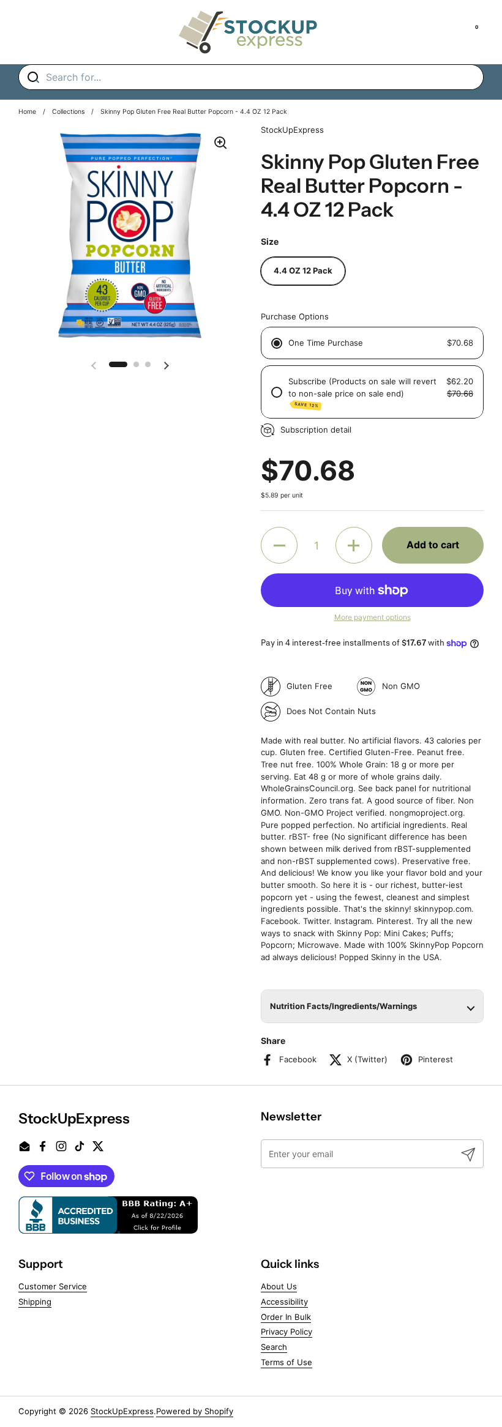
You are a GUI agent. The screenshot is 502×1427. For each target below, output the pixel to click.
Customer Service (52, 1286)
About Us (279, 1286)
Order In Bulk (286, 1317)
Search (274, 1347)
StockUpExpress (122, 1411)
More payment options (372, 617)
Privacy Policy (286, 1331)
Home (27, 112)
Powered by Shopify (194, 1411)
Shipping (34, 1301)
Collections (68, 112)
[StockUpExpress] (248, 32)
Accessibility (284, 1301)
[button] (118, 364)
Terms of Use (286, 1362)
